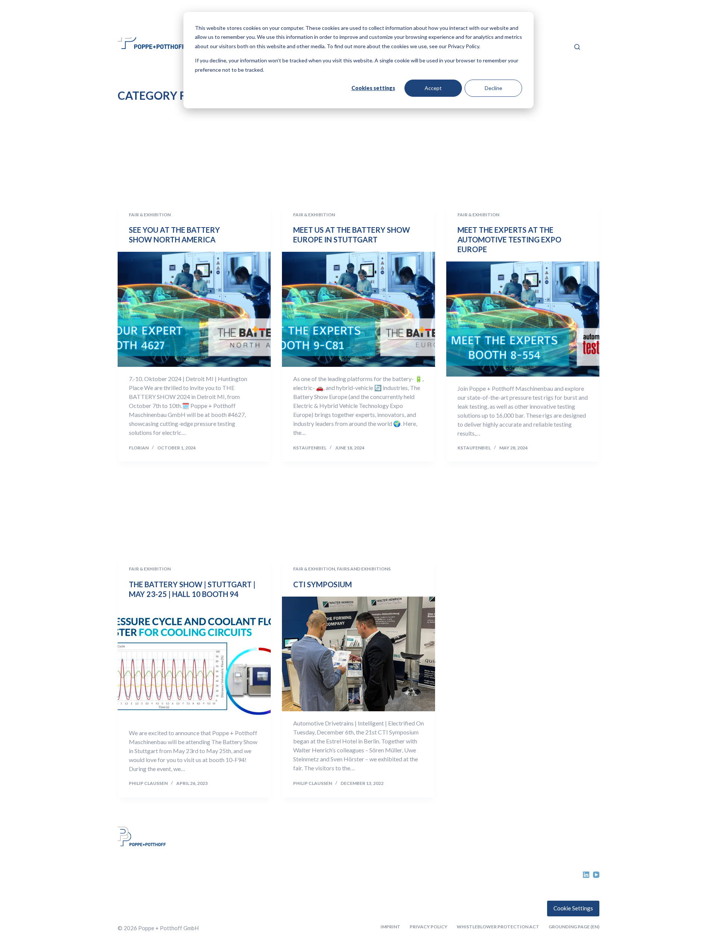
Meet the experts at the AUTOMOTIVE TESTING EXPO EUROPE (509, 239)
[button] (571, 25)
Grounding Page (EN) (574, 926)
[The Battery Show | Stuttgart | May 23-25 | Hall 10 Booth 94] (194, 663)
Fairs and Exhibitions (364, 569)
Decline (493, 88)
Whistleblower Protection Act (498, 926)
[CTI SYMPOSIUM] (358, 654)
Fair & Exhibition (150, 214)
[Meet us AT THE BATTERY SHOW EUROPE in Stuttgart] (358, 309)
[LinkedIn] (586, 875)
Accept (433, 88)
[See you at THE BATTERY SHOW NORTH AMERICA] (194, 309)
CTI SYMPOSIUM (322, 584)
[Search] (577, 47)
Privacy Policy (428, 926)
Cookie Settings (573, 908)
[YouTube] (596, 875)
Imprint (390, 926)
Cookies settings (373, 88)
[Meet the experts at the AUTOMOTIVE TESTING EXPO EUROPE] (522, 319)
